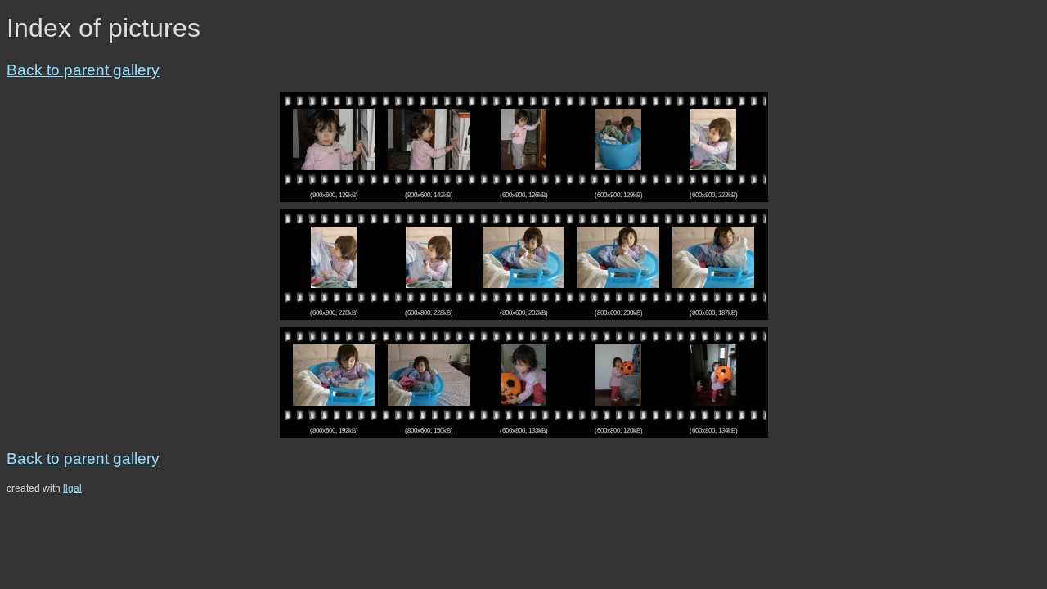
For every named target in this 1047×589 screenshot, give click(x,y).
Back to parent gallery (83, 70)
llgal (72, 488)
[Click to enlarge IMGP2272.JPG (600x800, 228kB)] (429, 256)
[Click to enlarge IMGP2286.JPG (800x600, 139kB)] (334, 139)
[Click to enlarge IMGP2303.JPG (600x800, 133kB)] (523, 374)
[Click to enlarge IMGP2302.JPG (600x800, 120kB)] (618, 374)
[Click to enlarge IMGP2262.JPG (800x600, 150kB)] (429, 374)
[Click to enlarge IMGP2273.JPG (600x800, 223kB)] (713, 139)
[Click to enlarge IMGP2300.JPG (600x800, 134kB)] (713, 374)
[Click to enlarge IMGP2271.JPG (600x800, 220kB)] (334, 256)
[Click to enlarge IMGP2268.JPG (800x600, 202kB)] (523, 256)
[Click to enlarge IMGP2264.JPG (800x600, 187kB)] (713, 256)
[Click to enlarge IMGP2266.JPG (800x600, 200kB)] (618, 256)
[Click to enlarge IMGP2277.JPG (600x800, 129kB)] (618, 139)
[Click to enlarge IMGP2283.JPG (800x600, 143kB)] (429, 139)
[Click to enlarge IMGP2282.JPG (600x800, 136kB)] (523, 139)
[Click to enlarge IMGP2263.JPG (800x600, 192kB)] (334, 374)
